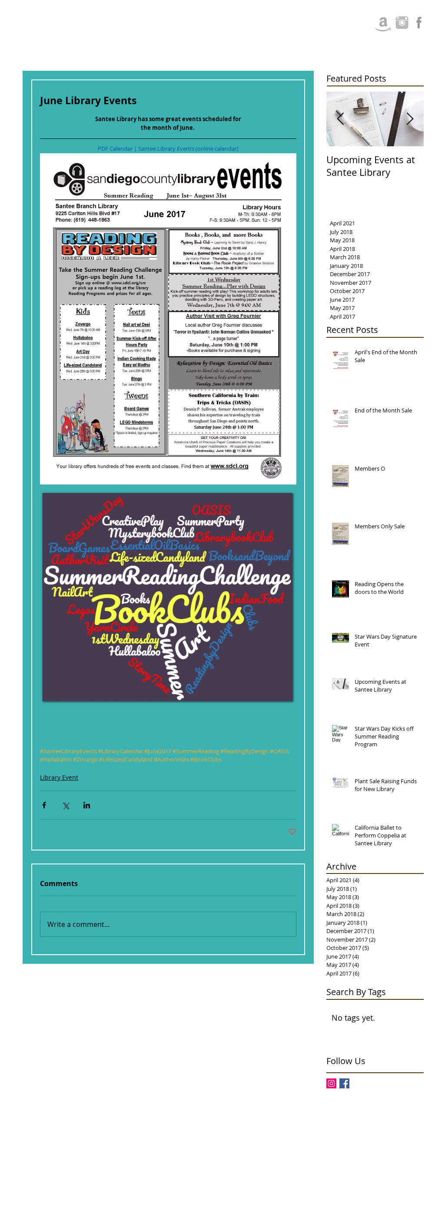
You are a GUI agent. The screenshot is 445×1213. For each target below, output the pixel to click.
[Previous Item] (340, 119)
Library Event (59, 777)
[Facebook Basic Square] (344, 1083)
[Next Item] (410, 119)
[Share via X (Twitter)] (65, 805)
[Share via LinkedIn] (87, 805)
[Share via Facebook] (44, 805)
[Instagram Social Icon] (331, 1083)
